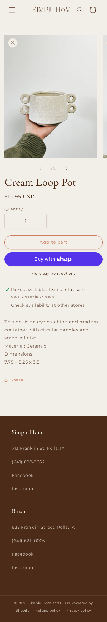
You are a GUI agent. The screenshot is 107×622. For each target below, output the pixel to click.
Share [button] (16, 380)
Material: (15, 346)
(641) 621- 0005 (28, 540)
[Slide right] (66, 168)
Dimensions (18, 354)
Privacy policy (78, 610)
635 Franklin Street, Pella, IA (43, 527)
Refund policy (47, 610)
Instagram (23, 488)
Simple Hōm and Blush (49, 603)
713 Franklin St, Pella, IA (38, 448)
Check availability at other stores (48, 305)
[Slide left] (40, 168)
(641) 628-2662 (28, 462)
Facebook (23, 475)
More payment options (53, 273)
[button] (11, 9)
